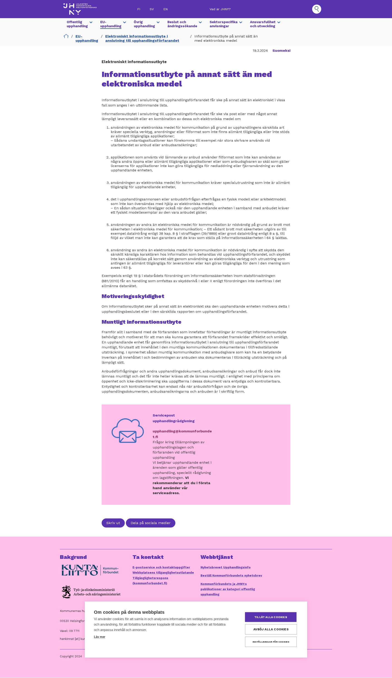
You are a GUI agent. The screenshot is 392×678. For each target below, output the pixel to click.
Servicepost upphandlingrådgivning (174, 418)
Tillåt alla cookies (270, 617)
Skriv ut (113, 523)
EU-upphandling (87, 38)
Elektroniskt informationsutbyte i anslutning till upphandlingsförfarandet (142, 38)
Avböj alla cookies (271, 629)
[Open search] (316, 9)
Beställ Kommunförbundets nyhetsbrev (231, 575)
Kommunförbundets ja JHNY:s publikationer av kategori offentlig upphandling (228, 589)
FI (138, 9)
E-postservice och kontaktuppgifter (161, 567)
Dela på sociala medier (151, 523)
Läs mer (99, 637)
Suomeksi (281, 50)
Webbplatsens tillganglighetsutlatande (163, 572)
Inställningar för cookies (270, 642)
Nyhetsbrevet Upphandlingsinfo (226, 567)
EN (165, 9)
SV (152, 9)
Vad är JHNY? (220, 9)
